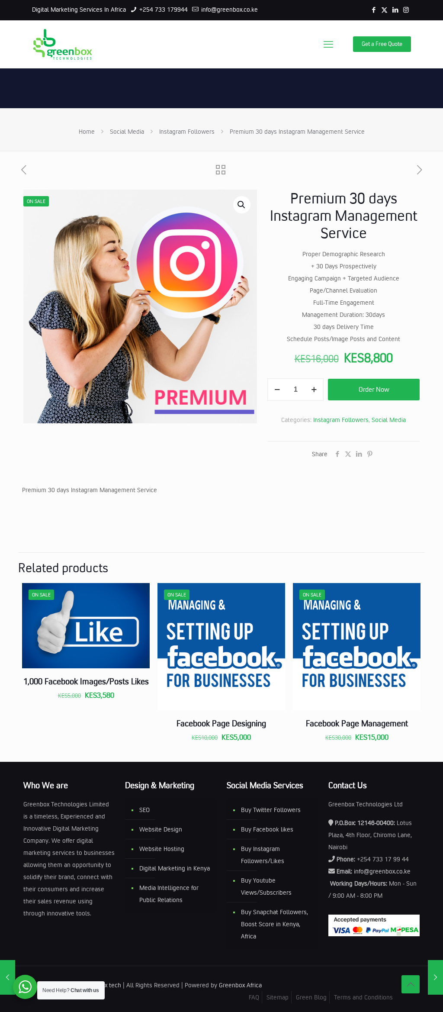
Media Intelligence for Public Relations (169, 893)
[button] (241, 204)
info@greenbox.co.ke (228, 9)
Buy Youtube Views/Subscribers (266, 886)
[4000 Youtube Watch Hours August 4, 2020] (435, 977)
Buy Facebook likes (267, 829)
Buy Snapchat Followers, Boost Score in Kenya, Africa (274, 924)
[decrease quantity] (277, 389)
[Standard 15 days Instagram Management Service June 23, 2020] (7, 977)
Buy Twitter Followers (271, 809)
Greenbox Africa (240, 985)
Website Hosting (161, 848)
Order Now (374, 389)
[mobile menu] (328, 44)
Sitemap (277, 997)
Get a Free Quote (382, 44)
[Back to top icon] (410, 984)
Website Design (160, 829)
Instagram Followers (187, 131)
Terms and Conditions (363, 997)
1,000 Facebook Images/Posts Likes (86, 681)
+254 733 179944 (163, 9)
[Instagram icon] (406, 9)
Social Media (127, 131)
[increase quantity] (313, 389)
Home (87, 131)
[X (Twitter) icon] (384, 9)
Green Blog (311, 997)
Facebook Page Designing (221, 723)
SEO (144, 809)
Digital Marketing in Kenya (174, 868)
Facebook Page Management (357, 723)
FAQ (254, 997)
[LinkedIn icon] (395, 9)
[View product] (137, 614)
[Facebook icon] (373, 9)
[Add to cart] (137, 595)
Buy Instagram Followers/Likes (262, 854)
